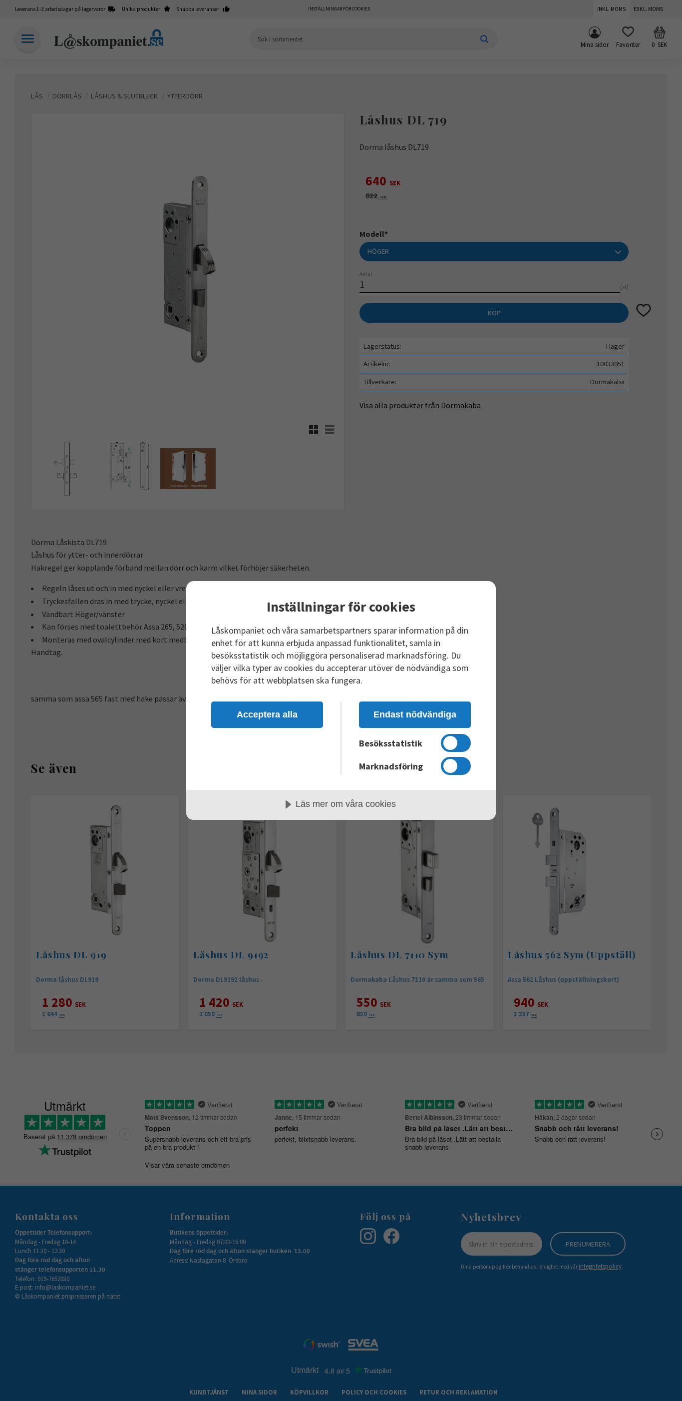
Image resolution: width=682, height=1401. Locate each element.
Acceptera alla (267, 714)
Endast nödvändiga (414, 714)
